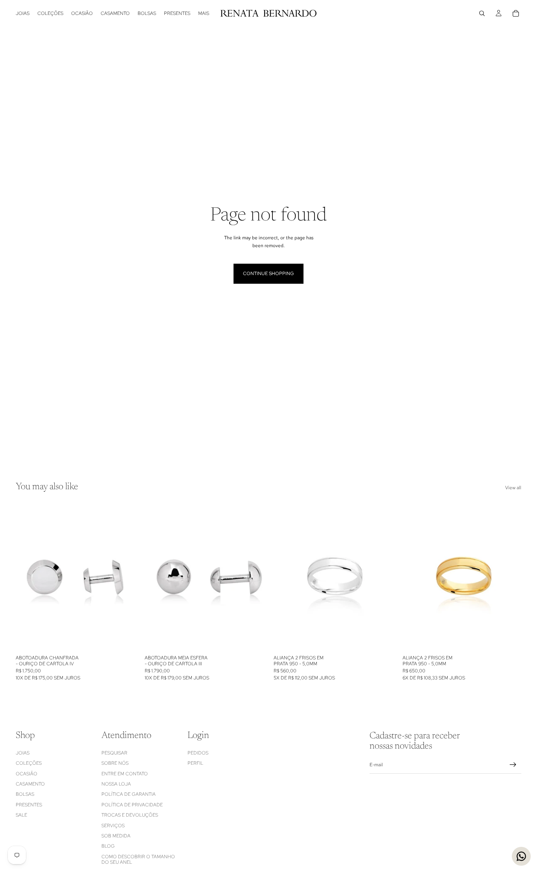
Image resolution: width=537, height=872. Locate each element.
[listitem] (203, 13)
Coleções (29, 763)
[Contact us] (521, 856)
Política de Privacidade (132, 804)
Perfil (195, 763)
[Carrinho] (515, 13)
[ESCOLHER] (380, 639)
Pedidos (198, 753)
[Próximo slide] (122, 577)
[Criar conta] (513, 764)
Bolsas (25, 794)
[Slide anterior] (27, 577)
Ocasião (26, 773)
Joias (22, 753)
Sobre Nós (115, 763)
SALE (21, 815)
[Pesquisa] (482, 13)
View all (513, 488)
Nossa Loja (116, 784)
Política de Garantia (128, 794)
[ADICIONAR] (122, 639)
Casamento (30, 784)
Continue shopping (268, 273)
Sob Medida (116, 836)
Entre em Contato (124, 773)
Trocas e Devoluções (129, 815)
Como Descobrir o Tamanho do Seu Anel (138, 859)
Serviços (113, 825)
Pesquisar (114, 753)
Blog (108, 846)
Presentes (29, 804)
